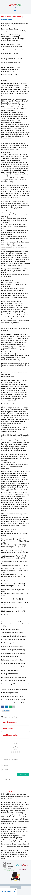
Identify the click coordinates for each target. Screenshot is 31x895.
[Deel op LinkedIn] (6, 707)
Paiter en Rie (8, 729)
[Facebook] (15, 10)
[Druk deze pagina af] (13, 707)
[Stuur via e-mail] (10, 707)
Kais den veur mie (10, 722)
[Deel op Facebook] (2, 707)
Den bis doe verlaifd (11, 735)
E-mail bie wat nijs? (8, 891)
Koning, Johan (6, 19)
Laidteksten (6, 710)
